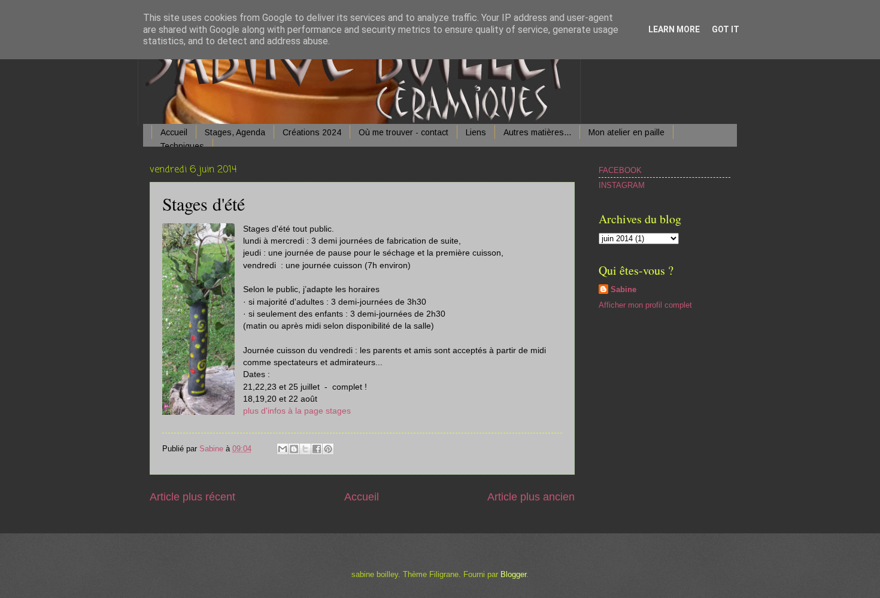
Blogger (513, 574)
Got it (725, 29)
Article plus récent (192, 497)
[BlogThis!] (294, 449)
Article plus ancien (531, 497)
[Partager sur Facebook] (317, 449)
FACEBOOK (620, 170)
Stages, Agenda (235, 132)
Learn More (674, 29)
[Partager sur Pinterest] (328, 449)
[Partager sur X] (305, 449)
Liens (476, 132)
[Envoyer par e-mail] (283, 449)
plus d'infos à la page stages (297, 410)
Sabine (623, 289)
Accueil (173, 132)
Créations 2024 (312, 132)
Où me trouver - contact (403, 132)
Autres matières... (537, 132)
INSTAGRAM (622, 185)
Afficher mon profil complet (645, 304)
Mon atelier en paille (626, 132)
